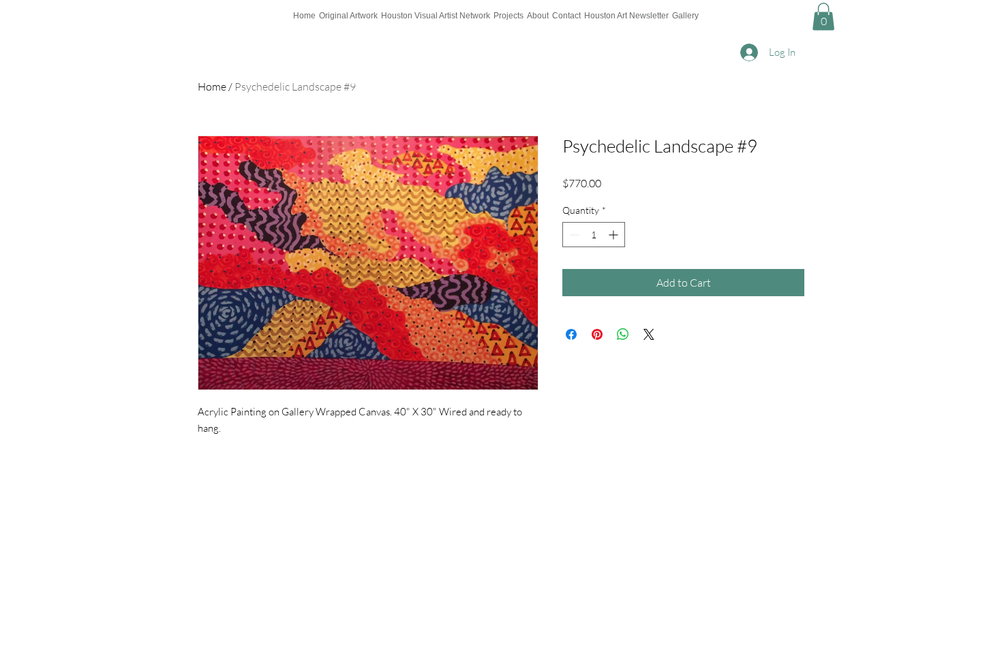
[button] (823, 17)
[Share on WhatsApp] (623, 334)
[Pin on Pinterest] (597, 334)
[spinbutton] (593, 235)
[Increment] (614, 235)
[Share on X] (649, 334)
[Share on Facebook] (571, 334)
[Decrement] (572, 235)
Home (212, 86)
